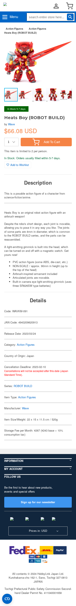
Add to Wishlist (19, 165)
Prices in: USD (38, 530)
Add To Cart (52, 142)
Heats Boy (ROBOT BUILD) (20, 33)
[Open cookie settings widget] (7, 599)
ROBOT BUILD (23, 386)
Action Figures (14, 29)
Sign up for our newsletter (38, 502)
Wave (11, 124)
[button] (64, 44)
